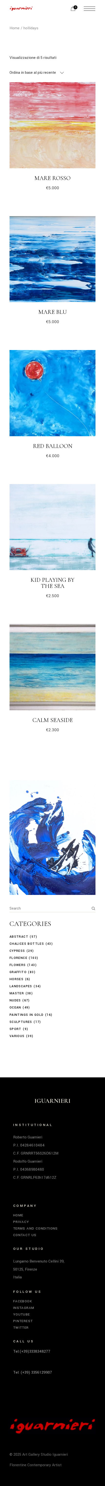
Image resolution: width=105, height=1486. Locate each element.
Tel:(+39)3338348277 (31, 1351)
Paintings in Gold (27, 1015)
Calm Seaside (52, 720)
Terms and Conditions (35, 1228)
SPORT (15, 1029)
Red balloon (52, 446)
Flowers (18, 965)
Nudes (15, 1000)
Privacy (21, 1222)
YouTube (21, 1314)
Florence (18, 958)
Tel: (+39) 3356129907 (32, 1372)
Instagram (23, 1308)
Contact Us (25, 1235)
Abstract (19, 936)
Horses (16, 979)
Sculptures (21, 1022)
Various (17, 1036)
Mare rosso (52, 178)
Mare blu (52, 312)
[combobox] (37, 72)
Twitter (21, 1327)
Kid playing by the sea (52, 583)
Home (18, 1215)
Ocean (15, 1007)
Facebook (22, 1301)
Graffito (18, 972)
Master (17, 993)
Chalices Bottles (27, 944)
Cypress (17, 951)
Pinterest (23, 1321)
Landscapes (21, 986)
